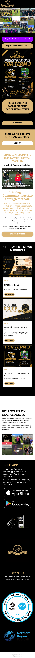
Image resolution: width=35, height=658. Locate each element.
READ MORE (9, 294)
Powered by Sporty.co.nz (17, 654)
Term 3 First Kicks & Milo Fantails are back (16, 374)
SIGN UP (17, 143)
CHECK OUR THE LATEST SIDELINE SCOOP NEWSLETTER (17, 106)
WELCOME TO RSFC (17, 234)
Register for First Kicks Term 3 (17, 46)
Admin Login (18, 656)
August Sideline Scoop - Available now (15, 328)
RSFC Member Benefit (11, 285)
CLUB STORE (17, 123)
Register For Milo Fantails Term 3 (17, 39)
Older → (17, 390)
